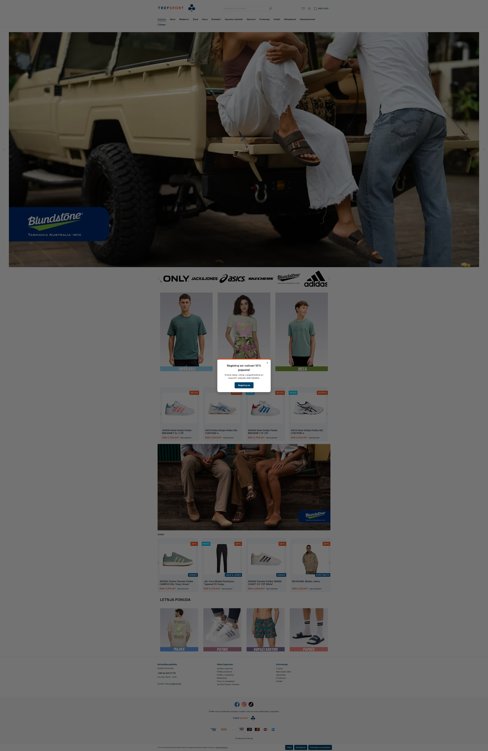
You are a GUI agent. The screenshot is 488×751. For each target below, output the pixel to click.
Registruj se (244, 385)
